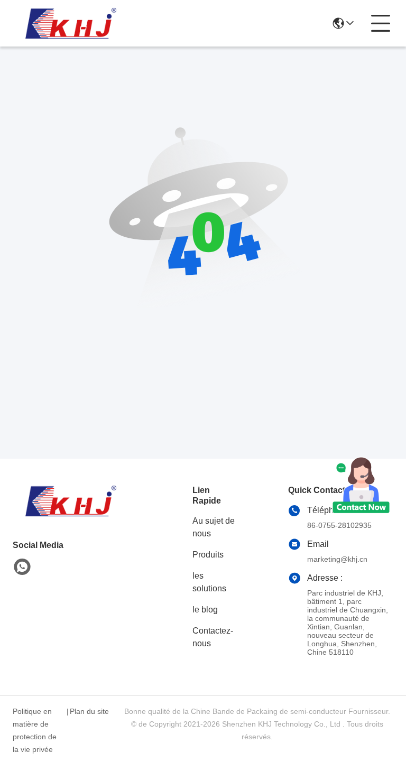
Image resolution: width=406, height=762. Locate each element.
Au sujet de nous (213, 527)
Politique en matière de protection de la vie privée (35, 730)
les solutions (209, 582)
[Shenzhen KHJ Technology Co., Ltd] (71, 23)
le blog (205, 609)
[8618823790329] (22, 567)
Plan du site (89, 711)
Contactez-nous (212, 637)
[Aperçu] (71, 513)
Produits (208, 554)
